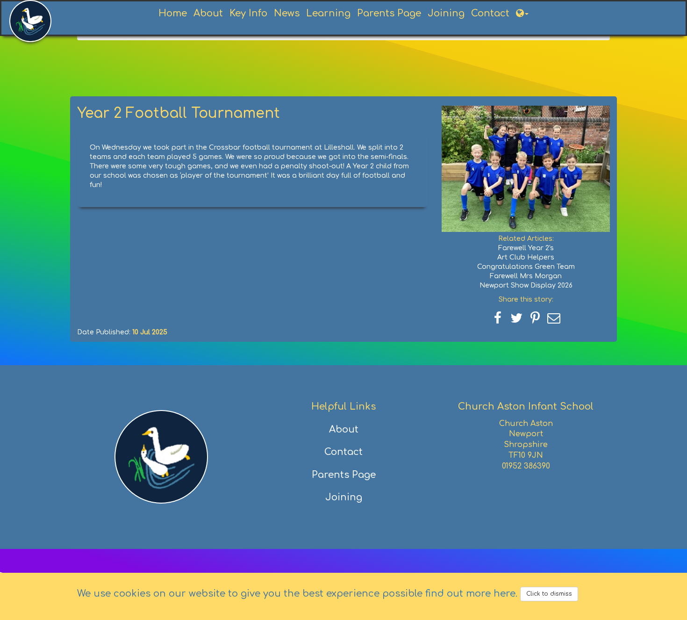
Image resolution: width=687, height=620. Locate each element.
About (208, 13)
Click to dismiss (549, 594)
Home (172, 13)
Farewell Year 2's (526, 248)
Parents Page (389, 13)
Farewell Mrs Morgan (526, 276)
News (287, 13)
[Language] (522, 13)
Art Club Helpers (525, 257)
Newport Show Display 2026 (525, 285)
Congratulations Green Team (526, 266)
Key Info (248, 13)
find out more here (470, 593)
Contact (490, 13)
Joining (446, 13)
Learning (328, 13)
